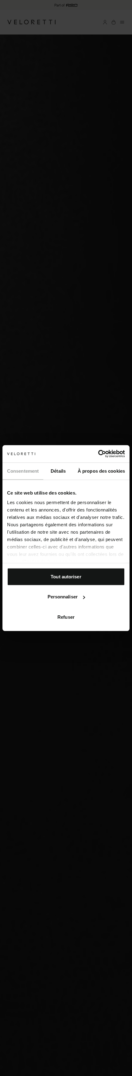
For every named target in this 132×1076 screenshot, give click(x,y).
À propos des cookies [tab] (101, 470)
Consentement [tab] (23, 470)
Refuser (66, 616)
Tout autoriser (66, 576)
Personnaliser (63, 596)
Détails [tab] (58, 470)
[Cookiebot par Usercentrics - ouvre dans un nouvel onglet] (98, 454)
